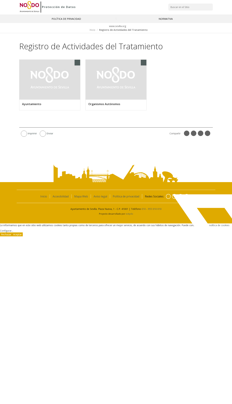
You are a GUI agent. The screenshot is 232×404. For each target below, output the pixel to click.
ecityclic (129, 213)
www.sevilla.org (117, 26)
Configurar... (6, 230)
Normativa (166, 18)
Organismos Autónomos (104, 104)
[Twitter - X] (174, 196)
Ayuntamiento (31, 104)
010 (144, 209)
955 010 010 (155, 209)
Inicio (92, 29)
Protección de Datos (59, 7)
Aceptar (17, 234)
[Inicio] (29, 7)
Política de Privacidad (66, 18)
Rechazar (6, 234)
